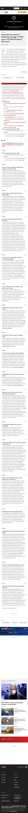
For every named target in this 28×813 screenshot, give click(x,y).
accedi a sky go (21, 767)
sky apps (16, 777)
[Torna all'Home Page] (6, 12)
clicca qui (22, 135)
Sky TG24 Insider (22, 12)
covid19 (15, 622)
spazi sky (16, 784)
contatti (10, 807)
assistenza (6, 807)
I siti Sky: (3, 772)
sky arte (3, 782)
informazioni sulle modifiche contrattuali (12, 806)
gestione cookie (5, 795)
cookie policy (17, 795)
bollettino (23, 622)
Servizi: (15, 772)
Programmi (16, 787)
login (25, 8)
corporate (16, 801)
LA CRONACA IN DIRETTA (17, 367)
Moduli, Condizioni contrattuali (17, 805)
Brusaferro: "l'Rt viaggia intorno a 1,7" (14, 92)
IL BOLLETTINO (14, 90)
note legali (3, 797)
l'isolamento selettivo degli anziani (14, 110)
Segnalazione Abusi (13, 811)
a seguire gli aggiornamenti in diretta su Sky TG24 (13, 145)
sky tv (15, 774)
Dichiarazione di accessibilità (17, 798)
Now (15, 779)
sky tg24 (3, 777)
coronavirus (6, 622)
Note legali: (3, 792)
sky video (3, 779)
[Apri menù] (1, 12)
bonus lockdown (9, 117)
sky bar (15, 782)
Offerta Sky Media (5, 801)
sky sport (3, 774)
